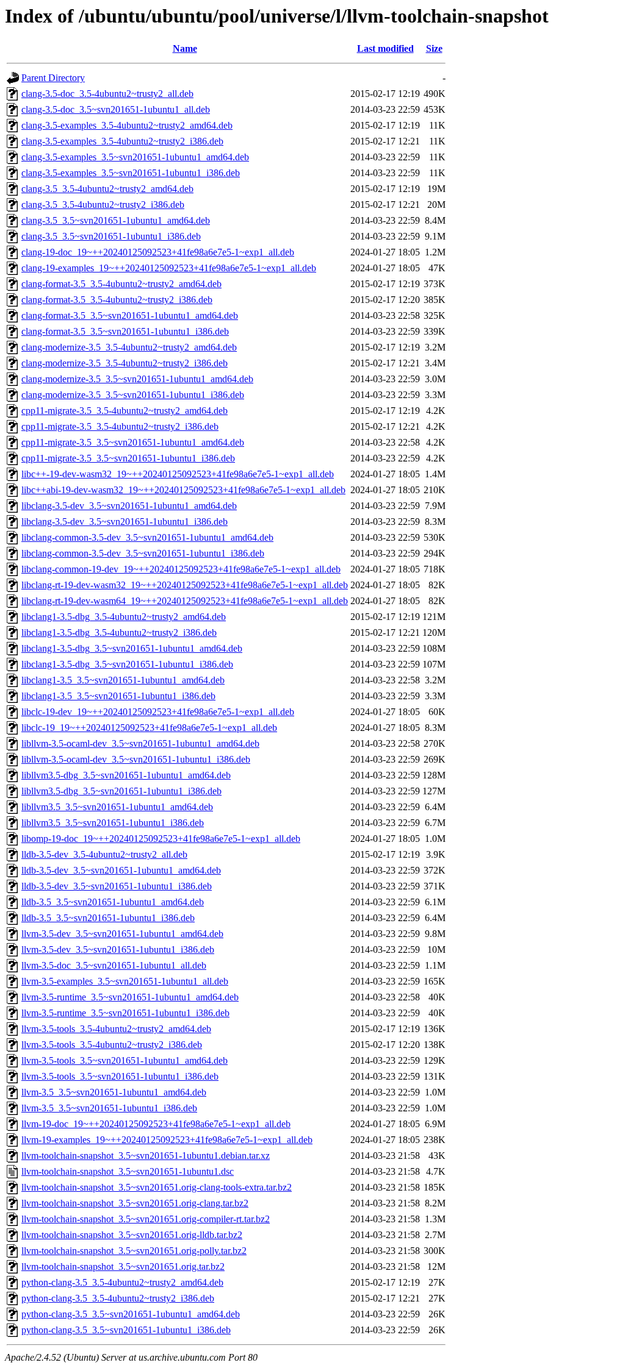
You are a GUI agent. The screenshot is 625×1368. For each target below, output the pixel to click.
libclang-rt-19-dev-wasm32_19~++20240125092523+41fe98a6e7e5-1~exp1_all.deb (184, 585)
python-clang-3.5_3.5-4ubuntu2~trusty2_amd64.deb (122, 1282)
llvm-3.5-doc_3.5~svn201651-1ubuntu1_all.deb (113, 965)
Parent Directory (53, 78)
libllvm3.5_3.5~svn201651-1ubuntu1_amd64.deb (117, 807)
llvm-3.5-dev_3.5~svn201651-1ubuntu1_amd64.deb (122, 933)
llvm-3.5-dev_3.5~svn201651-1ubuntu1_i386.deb (117, 949)
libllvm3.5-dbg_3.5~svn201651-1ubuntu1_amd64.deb (126, 775)
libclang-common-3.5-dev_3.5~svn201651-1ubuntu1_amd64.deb (147, 537)
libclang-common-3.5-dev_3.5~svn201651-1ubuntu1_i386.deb (142, 553)
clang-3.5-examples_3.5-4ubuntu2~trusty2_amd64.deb (127, 125)
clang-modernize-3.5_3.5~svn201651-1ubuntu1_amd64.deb (137, 379)
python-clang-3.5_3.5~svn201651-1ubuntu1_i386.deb (126, 1330)
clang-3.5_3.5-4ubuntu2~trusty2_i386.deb (102, 204)
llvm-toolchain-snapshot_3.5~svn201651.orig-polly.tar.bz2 (134, 1250)
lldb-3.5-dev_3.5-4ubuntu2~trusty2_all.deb (104, 854)
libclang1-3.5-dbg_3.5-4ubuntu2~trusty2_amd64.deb (123, 616)
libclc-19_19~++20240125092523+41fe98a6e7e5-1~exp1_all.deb (149, 727)
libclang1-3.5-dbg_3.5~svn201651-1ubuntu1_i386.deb (127, 664)
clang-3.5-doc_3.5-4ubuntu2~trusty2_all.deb (107, 93)
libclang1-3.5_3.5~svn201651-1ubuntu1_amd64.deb (123, 680)
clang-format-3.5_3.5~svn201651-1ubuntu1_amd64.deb (129, 315)
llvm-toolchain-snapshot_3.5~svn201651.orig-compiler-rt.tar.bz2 (145, 1219)
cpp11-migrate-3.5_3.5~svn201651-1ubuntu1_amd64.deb (132, 442)
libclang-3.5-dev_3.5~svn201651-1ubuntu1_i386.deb (124, 521)
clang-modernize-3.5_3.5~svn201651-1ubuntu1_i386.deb (132, 395)
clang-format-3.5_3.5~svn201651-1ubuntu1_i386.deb (125, 331)
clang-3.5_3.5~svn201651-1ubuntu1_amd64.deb (115, 220)
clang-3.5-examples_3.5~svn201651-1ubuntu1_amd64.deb (135, 157)
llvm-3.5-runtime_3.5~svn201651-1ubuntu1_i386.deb (125, 1013)
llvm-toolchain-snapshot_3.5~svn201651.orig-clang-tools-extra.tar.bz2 (156, 1187)
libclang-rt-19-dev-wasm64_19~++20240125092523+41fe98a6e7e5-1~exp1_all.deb (184, 601)
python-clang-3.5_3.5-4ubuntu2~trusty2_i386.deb (117, 1298)
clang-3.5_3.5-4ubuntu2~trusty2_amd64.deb (107, 188)
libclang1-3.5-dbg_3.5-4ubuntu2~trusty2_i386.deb (119, 632)
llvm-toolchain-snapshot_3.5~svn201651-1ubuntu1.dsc (127, 1171)
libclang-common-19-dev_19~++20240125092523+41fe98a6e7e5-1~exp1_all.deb (181, 569)
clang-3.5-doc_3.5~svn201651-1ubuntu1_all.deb (115, 109)
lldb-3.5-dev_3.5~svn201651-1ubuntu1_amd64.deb (121, 870)
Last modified (385, 48)
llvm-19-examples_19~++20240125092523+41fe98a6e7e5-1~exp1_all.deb (166, 1140)
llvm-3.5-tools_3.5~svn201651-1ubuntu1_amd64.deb (124, 1060)
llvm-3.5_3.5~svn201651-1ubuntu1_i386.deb (109, 1108)
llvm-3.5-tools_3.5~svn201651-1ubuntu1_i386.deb (120, 1076)
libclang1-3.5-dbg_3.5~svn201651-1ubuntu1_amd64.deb (131, 648)
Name (185, 48)
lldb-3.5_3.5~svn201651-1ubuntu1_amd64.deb (112, 902)
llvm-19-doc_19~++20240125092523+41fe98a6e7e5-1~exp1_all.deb (156, 1124)
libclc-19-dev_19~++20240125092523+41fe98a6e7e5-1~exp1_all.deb (157, 712)
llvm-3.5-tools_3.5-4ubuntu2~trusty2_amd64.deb (116, 1029)
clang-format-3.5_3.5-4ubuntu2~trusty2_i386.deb (116, 299)
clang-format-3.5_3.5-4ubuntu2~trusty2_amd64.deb (121, 284)
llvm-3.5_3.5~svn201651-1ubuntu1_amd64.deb (113, 1092)
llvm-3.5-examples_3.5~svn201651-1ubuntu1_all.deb (124, 981)
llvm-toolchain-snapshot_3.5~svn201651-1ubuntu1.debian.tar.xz (145, 1155)
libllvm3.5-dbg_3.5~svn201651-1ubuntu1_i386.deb (121, 791)
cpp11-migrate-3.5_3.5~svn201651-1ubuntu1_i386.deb (128, 458)
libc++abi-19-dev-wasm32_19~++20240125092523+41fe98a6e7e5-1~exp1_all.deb (183, 490)
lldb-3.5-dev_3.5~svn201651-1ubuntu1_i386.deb (116, 886)
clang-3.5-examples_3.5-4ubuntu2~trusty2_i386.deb (122, 141)
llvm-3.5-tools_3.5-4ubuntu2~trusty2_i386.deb (111, 1044)
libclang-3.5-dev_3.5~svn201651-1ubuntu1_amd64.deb (129, 506)
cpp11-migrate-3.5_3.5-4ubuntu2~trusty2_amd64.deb (124, 410)
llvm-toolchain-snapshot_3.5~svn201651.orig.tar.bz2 (123, 1266)
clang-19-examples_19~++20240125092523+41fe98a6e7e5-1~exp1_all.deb (168, 268)
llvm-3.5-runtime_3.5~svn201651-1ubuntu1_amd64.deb (130, 997)
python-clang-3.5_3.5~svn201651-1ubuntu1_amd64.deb (130, 1314)
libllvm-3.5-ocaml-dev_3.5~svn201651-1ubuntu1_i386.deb (135, 759)
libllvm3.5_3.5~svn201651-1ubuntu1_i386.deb (112, 823)
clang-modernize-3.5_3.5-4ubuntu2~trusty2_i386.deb (124, 363)
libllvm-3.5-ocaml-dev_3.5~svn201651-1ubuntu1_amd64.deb (140, 743)
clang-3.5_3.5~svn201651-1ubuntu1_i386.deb (111, 236)
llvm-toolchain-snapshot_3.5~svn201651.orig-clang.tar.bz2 (134, 1203)
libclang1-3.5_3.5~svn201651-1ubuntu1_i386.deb (118, 696)
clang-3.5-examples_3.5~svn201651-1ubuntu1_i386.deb (130, 173)
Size (434, 48)
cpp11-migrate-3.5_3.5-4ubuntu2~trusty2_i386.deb (120, 426)
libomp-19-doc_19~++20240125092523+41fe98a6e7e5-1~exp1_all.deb (160, 838)
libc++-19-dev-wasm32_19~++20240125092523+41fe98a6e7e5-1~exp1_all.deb (177, 474)
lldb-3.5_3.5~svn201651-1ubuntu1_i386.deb (108, 918)
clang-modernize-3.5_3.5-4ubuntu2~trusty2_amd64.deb (129, 347)
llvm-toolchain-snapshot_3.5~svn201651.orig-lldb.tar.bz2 (131, 1235)
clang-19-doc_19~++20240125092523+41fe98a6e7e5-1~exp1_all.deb (157, 252)
